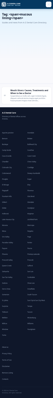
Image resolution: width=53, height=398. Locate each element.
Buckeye (5, 144)
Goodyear (30, 208)
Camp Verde (6, 150)
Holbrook (5, 214)
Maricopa (30, 225)
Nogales (30, 231)
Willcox (4, 323)
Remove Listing (7, 373)
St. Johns (5, 300)
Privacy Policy (7, 353)
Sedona (4, 283)
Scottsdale (31, 277)
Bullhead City (32, 144)
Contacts (5, 379)
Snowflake (31, 289)
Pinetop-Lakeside (33, 254)
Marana (5, 225)
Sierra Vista (6, 289)
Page (29, 237)
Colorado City (7, 167)
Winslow (5, 329)
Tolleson (5, 312)
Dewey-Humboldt (33, 173)
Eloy (28, 185)
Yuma (4, 335)
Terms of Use (7, 360)
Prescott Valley (7, 260)
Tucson (29, 312)
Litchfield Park (32, 219)
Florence (30, 190)
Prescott (30, 260)
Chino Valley (31, 162)
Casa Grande (6, 156)
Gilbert (4, 202)
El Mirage (5, 185)
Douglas (5, 179)
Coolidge (30, 167)
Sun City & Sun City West (36, 300)
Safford (30, 266)
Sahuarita (5, 271)
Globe (4, 208)
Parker (29, 242)
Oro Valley (5, 237)
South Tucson (32, 294)
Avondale (30, 133)
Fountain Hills (7, 196)
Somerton (5, 294)
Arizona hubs (8, 126)
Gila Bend (30, 196)
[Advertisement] (26, 52)
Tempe (29, 306)
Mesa (4, 231)
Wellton (4, 318)
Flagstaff (5, 190)
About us (5, 347)
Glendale (30, 202)
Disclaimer (6, 366)
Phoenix (5, 254)
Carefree (30, 150)
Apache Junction (8, 133)
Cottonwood (6, 173)
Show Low (30, 283)
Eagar (29, 179)
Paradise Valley (7, 242)
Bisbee (29, 138)
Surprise (5, 306)
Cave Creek (31, 156)
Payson (4, 248)
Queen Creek (6, 266)
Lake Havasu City (8, 219)
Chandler (5, 162)
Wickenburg (31, 318)
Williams (30, 323)
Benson (4, 138)
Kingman (30, 214)
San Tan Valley (7, 277)
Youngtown (31, 329)
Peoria (29, 248)
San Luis (30, 271)
